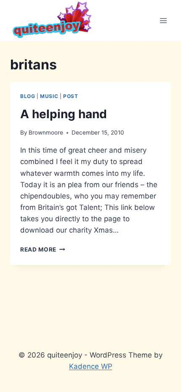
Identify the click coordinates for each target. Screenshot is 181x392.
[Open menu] (163, 20)
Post (70, 96)
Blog (27, 96)
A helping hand (63, 114)
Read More (42, 249)
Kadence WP (90, 366)
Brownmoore (46, 132)
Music (49, 96)
